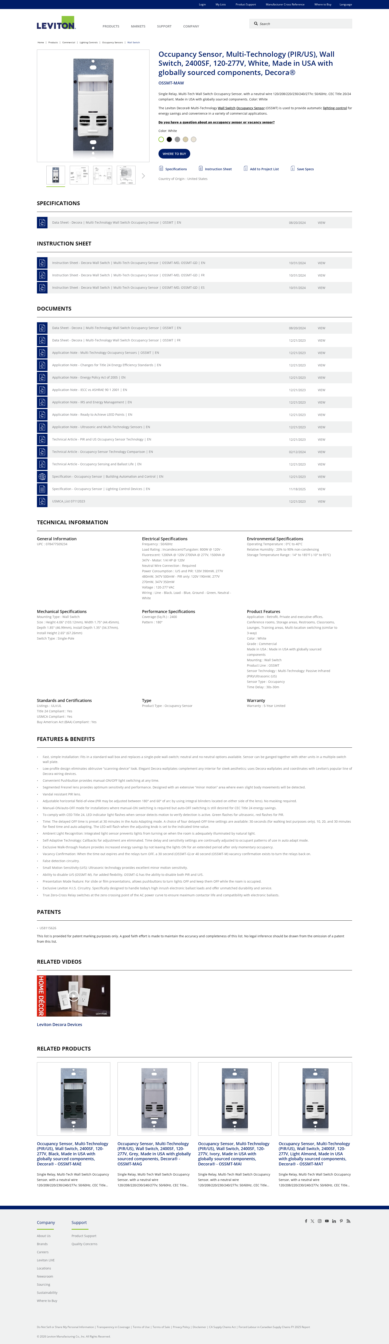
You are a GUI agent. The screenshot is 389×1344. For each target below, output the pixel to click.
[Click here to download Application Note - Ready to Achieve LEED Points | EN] (42, 414)
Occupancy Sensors (112, 42)
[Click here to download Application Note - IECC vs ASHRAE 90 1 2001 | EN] (42, 390)
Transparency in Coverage (113, 1327)
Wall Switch (133, 42)
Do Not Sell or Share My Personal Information (65, 1327)
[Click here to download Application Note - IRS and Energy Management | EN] (42, 402)
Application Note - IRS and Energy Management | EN (92, 402)
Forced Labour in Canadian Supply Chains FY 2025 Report (274, 1327)
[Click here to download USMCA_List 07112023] (42, 501)
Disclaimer (199, 1327)
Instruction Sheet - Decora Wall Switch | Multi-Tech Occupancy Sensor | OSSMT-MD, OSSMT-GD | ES (128, 287)
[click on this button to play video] (73, 996)
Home (41, 42)
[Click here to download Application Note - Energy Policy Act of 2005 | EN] (42, 377)
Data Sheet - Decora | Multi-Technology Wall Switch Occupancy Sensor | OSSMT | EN (116, 222)
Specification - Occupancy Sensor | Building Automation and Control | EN (107, 476)
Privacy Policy (181, 1327)
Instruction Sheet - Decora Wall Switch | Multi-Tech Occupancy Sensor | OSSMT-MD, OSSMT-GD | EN (128, 263)
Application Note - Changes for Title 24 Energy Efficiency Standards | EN (106, 365)
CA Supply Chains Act (222, 1327)
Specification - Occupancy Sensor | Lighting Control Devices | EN (101, 489)
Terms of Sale (161, 1327)
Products (53, 42)
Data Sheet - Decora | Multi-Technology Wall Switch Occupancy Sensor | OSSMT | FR (116, 340)
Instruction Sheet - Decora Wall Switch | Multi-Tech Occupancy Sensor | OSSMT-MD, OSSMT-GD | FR (128, 275)
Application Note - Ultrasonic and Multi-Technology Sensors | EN (101, 427)
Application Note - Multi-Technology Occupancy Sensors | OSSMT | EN (105, 352)
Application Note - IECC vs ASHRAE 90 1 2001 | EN (89, 390)
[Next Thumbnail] (142, 176)
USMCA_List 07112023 (68, 501)
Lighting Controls (89, 42)
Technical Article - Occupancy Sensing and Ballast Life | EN (97, 464)
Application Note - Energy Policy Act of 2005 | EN (89, 377)
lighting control (335, 108)
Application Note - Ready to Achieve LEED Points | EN (92, 414)
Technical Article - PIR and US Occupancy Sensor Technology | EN (101, 439)
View (321, 222)
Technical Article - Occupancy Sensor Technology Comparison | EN (102, 452)
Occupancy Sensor (250, 108)
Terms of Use (141, 1327)
